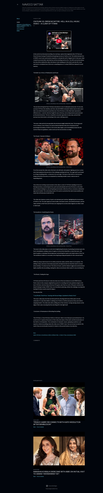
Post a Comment (40, 427)
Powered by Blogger (52, 485)
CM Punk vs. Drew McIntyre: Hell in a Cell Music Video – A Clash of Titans (24, 26)
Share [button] (18, 18)
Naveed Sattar (32, 4)
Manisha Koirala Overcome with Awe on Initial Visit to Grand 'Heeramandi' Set (59, 472)
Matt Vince (55, 488)
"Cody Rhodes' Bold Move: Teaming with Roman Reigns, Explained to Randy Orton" (54, 295)
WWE (18, 30)
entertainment (20, 29)
